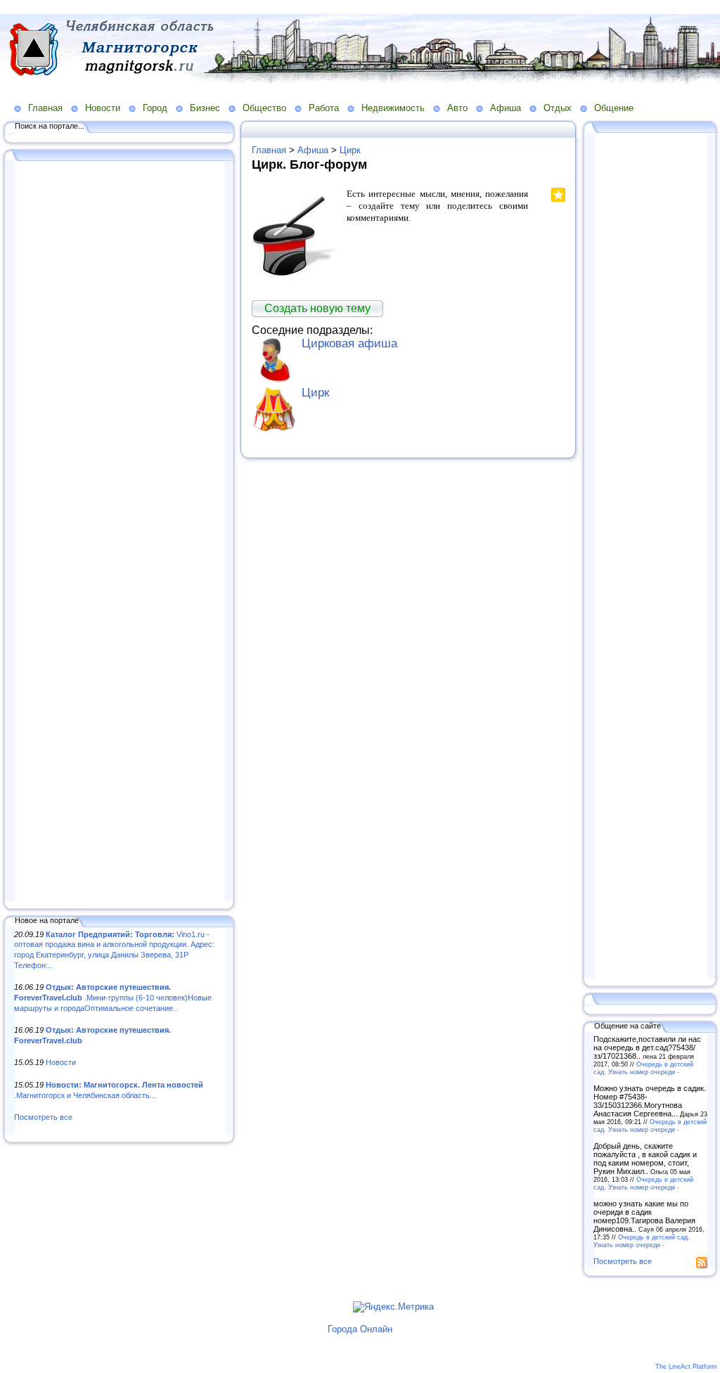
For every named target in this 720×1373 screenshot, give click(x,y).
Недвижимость (393, 108)
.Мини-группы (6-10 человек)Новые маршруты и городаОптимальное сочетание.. (113, 997)
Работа (324, 108)
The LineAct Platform (686, 1366)
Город (155, 108)
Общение (614, 108)
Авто (457, 108)
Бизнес (205, 108)
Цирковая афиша (349, 343)
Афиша (505, 108)
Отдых (558, 108)
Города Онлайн (360, 1329)
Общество (264, 108)
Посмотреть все (43, 1117)
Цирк (350, 150)
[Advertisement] (119, 532)
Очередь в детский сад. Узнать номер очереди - (643, 1068)
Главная (45, 108)
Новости (102, 108)
